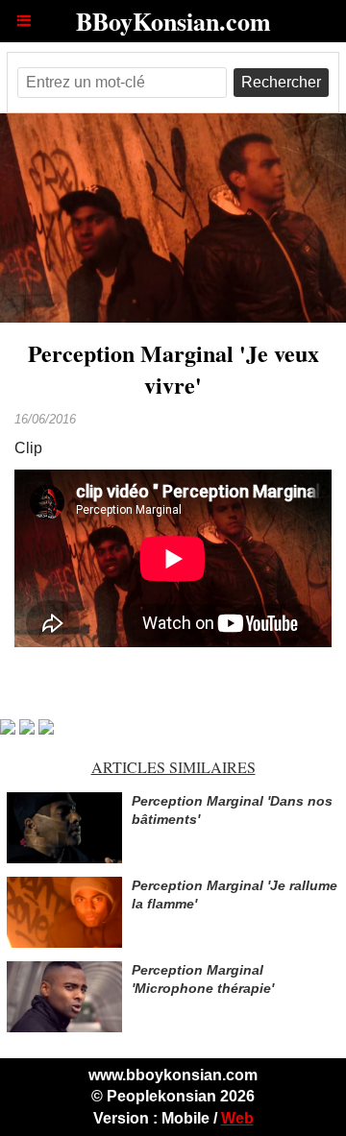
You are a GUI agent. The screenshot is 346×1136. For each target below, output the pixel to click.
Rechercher (281, 82)
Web (237, 1118)
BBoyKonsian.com (173, 21)
